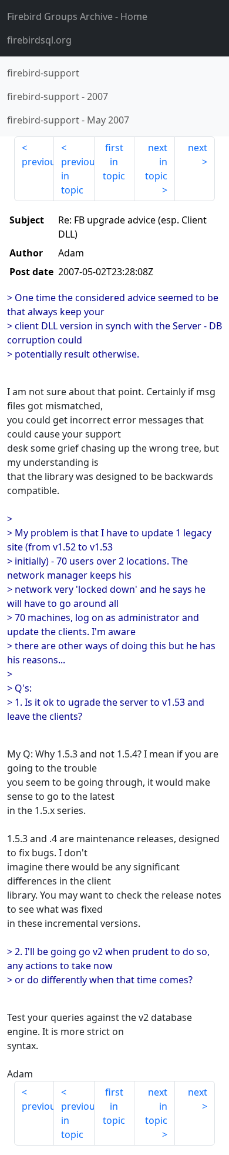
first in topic (114, 161)
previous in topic (77, 175)
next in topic (156, 161)
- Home (77, 16)
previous (38, 161)
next (197, 147)
